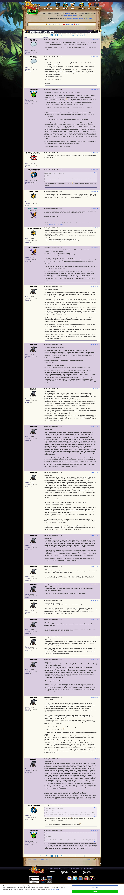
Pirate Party (75, 872)
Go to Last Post (80, 35)
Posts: (27, 54)
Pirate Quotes (86, 874)
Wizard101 (97, 0)
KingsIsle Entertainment (87, 0)
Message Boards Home (34, 28)
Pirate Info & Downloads (87, 868)
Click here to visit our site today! (56, 224)
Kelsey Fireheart (33, 209)
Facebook (75, 18)
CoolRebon (33, 40)
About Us (52, 871)
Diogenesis (33, 57)
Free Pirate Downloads (87, 870)
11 (69, 35)
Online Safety (74, 870)
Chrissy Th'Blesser (34, 170)
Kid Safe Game (75, 868)
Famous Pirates (87, 872)
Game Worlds (64, 871)
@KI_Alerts (89, 18)
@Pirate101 (69, 18)
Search (49, 24)
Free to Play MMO (64, 868)
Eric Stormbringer (34, 247)
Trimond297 (34, 90)
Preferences (95, 887)
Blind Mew (33, 287)
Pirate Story (64, 870)
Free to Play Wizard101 (52, 870)
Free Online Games (52, 868)
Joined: (27, 52)
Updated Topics (58, 24)
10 (66, 35)
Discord (68, 13)
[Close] (121, 889)
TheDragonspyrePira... (33, 153)
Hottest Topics (69, 24)
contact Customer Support (70, 15)
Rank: (27, 50)
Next (73, 35)
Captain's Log (46, 28)
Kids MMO (74, 871)
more (95, 172)
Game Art (64, 874)
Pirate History (86, 871)
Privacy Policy (55, 889)
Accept (95, 891)
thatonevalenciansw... (33, 228)
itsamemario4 (33, 192)
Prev (41, 35)
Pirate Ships (64, 872)
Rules (77, 24)
